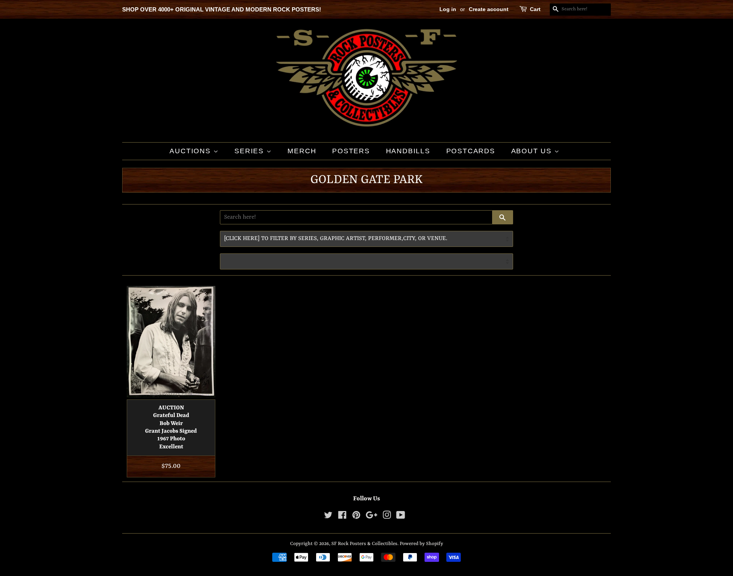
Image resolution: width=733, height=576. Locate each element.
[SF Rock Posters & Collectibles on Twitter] (328, 517)
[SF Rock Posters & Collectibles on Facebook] (342, 517)
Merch (301, 151)
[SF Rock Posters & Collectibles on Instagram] (387, 517)
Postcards (470, 151)
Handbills (408, 151)
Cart (535, 9)
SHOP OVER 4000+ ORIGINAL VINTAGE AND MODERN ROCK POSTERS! (221, 9)
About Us (532, 151)
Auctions (191, 151)
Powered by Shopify (421, 544)
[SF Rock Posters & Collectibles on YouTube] (400, 517)
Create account (489, 9)
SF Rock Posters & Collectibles (364, 544)
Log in (447, 9)
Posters (351, 151)
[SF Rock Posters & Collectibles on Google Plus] (371, 517)
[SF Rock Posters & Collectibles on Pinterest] (356, 517)
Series (250, 151)
